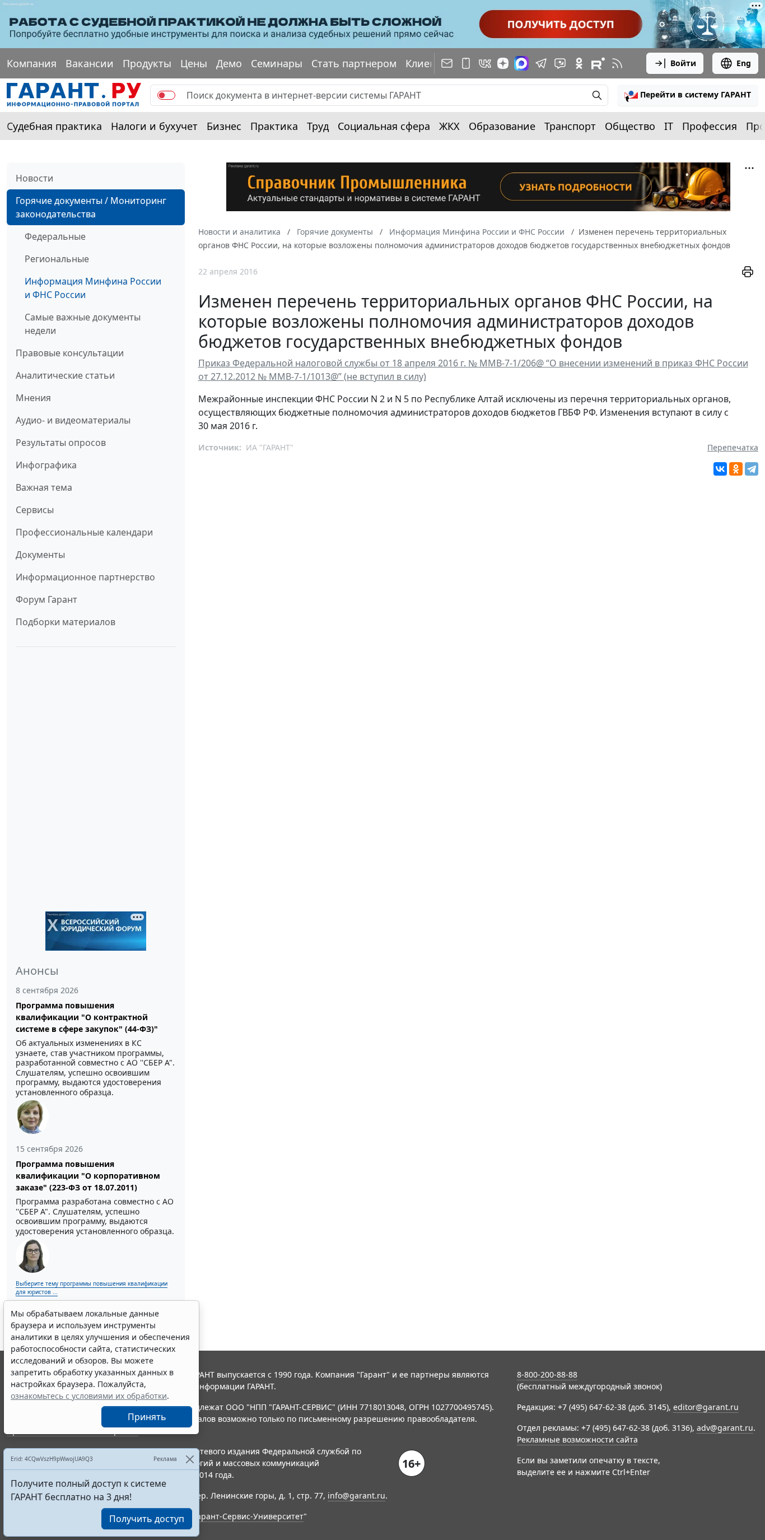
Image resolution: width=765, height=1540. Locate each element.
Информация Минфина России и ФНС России (93, 288)
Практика (274, 126)
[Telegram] (751, 469)
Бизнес (224, 126)
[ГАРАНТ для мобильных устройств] (466, 63)
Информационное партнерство (85, 577)
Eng (743, 63)
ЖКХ (449, 126)
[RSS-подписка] (617, 63)
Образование (502, 126)
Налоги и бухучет (154, 126)
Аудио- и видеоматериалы (73, 420)
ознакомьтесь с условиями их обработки (89, 1395)
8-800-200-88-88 (547, 1374)
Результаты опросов (61, 442)
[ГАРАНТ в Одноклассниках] (579, 63)
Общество (630, 126)
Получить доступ (146, 1519)
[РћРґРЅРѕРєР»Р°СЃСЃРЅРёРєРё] (736, 469)
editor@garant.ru (706, 1407)
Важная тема (44, 487)
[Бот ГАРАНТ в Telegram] (560, 63)
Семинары (276, 63)
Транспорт (570, 126)
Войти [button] (683, 63)
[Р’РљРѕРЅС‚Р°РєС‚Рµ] (720, 469)
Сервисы (35, 510)
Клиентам (429, 63)
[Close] (189, 1459)
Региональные (57, 259)
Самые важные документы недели (83, 324)
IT (668, 126)
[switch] (166, 95)
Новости (34, 178)
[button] (687, 95)
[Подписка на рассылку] (447, 63)
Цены (193, 63)
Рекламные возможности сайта (577, 1439)
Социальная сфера (384, 126)
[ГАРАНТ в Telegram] (541, 63)
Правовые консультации (70, 353)
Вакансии (90, 63)
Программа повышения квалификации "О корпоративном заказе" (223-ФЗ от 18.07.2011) (88, 1176)
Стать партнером (354, 63)
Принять (147, 1417)
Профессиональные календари (84, 532)
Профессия (709, 126)
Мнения (33, 398)
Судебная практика (54, 126)
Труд (318, 126)
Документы (40, 554)
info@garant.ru (356, 1495)
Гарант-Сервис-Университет (248, 1516)
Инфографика (46, 465)
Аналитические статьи (65, 375)
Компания (32, 63)
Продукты (147, 63)
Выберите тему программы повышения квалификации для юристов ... (91, 1288)
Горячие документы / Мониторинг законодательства (91, 207)
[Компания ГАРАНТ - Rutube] (598, 63)
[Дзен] (503, 63)
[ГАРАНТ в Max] (521, 63)
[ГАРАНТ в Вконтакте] (485, 63)
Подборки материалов (65, 622)
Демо (229, 63)
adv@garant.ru (725, 1427)
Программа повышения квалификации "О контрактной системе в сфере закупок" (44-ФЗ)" (87, 1017)
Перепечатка (732, 447)
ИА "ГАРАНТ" (269, 447)
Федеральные (55, 236)
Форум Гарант (46, 599)
